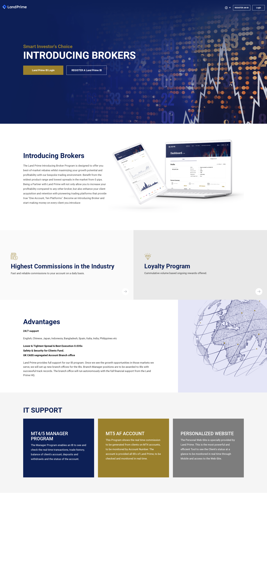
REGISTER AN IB (242, 8)
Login (258, 8)
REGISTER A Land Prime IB (87, 70)
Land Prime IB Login (43, 70)
